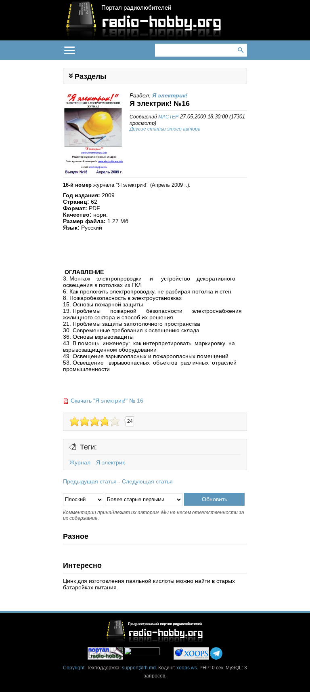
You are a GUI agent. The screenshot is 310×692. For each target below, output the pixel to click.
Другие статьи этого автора (165, 129)
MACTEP (168, 117)
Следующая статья (147, 481)
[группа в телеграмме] (216, 653)
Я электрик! (170, 95)
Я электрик (110, 462)
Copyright (73, 668)
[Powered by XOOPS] (191, 653)
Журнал (79, 462)
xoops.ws (186, 668)
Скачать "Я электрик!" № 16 (107, 400)
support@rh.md (139, 668)
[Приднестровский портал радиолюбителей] (105, 653)
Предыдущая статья (90, 481)
